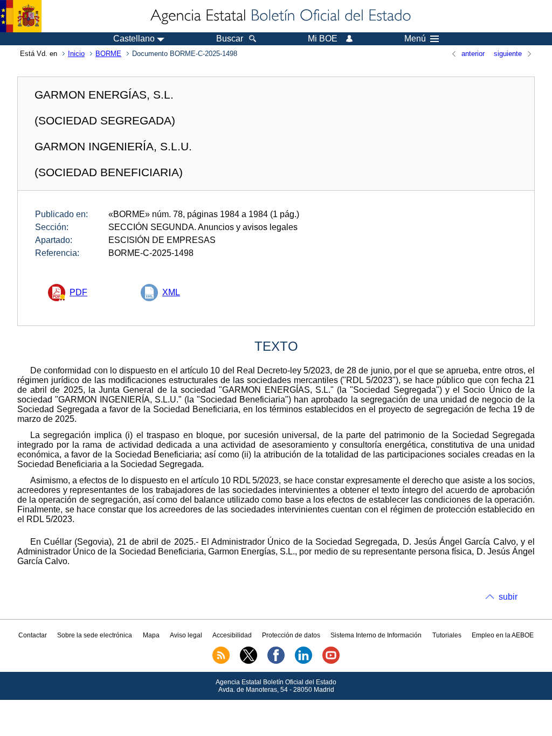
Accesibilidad (232, 635)
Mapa (151, 635)
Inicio (76, 54)
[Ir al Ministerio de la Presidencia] (21, 16)
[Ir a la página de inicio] (280, 16)
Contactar (32, 635)
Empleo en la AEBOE (503, 635)
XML (171, 292)
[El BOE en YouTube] (331, 661)
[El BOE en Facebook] (276, 661)
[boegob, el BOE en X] (248, 661)
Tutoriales (446, 635)
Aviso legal (186, 635)
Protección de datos (291, 635)
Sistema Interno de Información (376, 635)
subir (508, 596)
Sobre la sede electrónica (94, 635)
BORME (108, 54)
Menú (415, 38)
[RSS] (221, 661)
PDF (78, 292)
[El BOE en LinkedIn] (303, 661)
